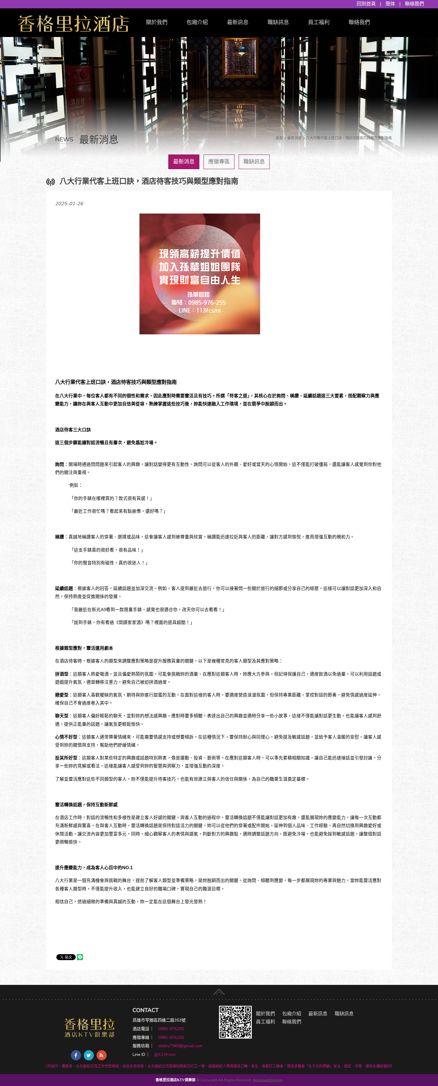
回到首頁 (366, 4)
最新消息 (184, 161)
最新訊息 (237, 22)
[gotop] (219, 990)
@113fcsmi (164, 1054)
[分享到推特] (89, 1055)
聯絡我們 (414, 4)
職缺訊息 (278, 22)
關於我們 (156, 22)
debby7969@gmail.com (180, 1046)
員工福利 (319, 22)
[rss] (102, 1055)
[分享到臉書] (76, 1055)
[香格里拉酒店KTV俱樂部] (89, 1028)
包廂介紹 (197, 22)
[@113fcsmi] (235, 1022)
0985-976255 (171, 1029)
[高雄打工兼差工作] (73, 22)
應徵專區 (219, 161)
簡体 (390, 4)
